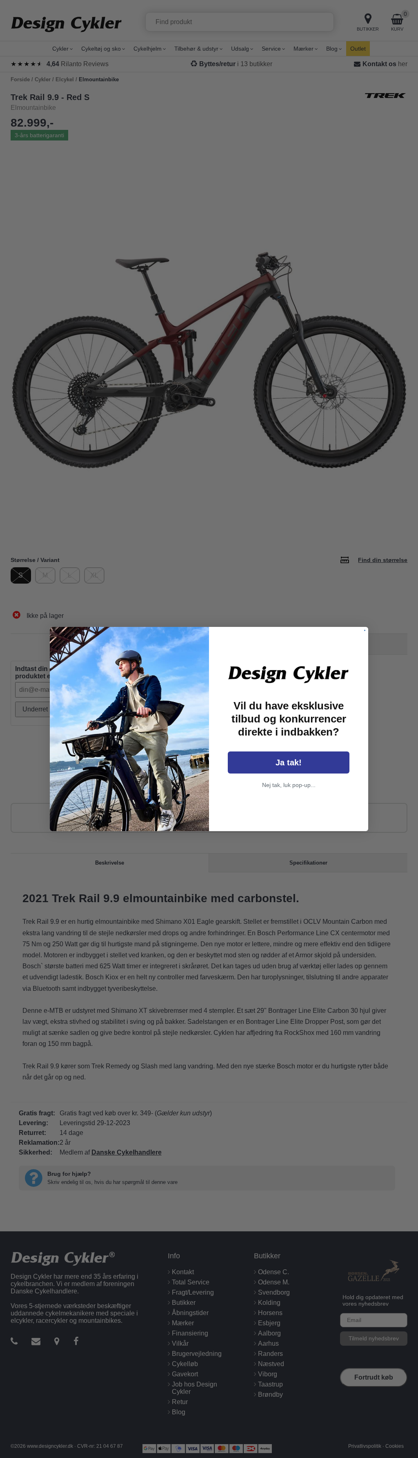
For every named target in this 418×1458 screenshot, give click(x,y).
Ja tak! (289, 762)
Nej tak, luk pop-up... (289, 785)
